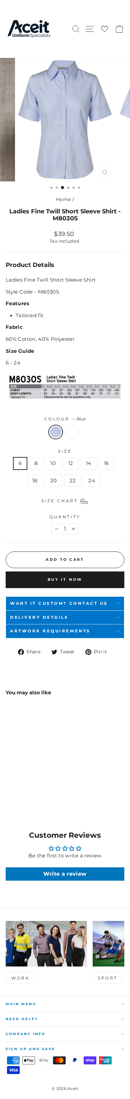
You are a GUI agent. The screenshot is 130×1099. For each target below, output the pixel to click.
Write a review (64, 874)
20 (53, 481)
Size (65, 451)
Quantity (64, 517)
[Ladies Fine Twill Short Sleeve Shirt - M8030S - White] (17, 794)
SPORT (108, 978)
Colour (65, 419)
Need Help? (22, 1019)
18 (35, 481)
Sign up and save (30, 1049)
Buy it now (65, 579)
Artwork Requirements (50, 631)
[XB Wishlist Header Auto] (104, 29)
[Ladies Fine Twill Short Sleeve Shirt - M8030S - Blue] (9, 794)
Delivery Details (39, 617)
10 (53, 463)
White (71, 432)
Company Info (25, 1034)
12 (70, 463)
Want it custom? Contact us (59, 603)
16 (106, 463)
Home (63, 199)
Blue (55, 432)
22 (73, 481)
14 (88, 463)
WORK (20, 978)
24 (91, 481)
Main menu (21, 1004)
